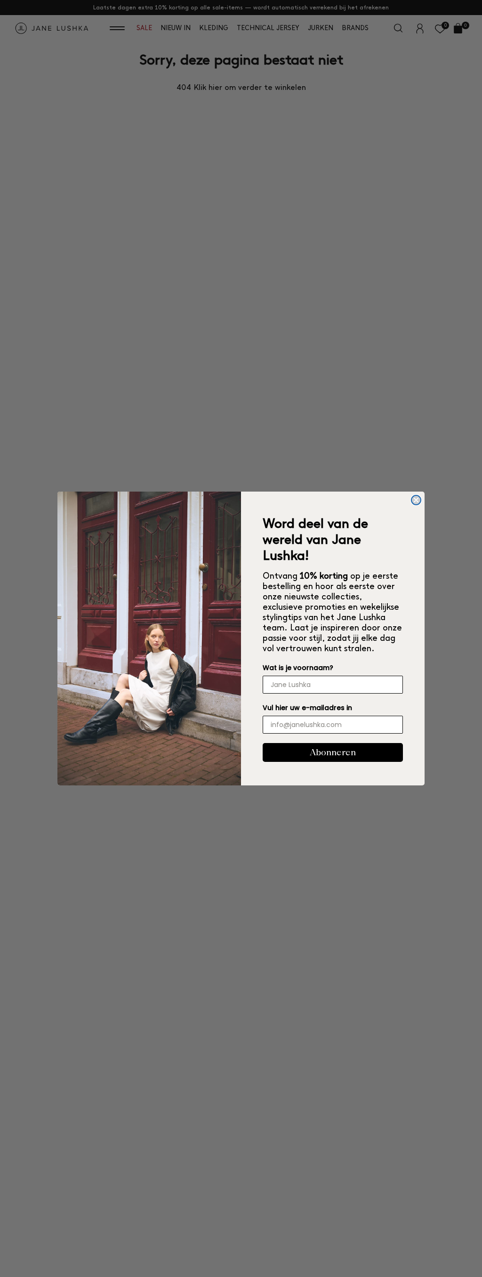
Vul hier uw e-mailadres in (307, 707)
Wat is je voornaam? (298, 667)
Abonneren (333, 752)
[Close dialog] (416, 500)
